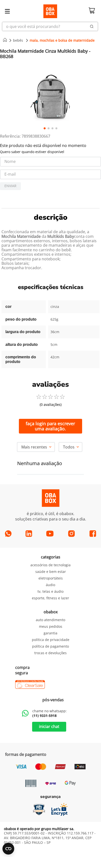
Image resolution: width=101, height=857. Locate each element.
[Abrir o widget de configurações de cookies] (8, 849)
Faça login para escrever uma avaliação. (50, 426)
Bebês (18, 40)
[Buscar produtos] (92, 26)
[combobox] (50, 26)
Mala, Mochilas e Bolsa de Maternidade (62, 40)
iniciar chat (49, 726)
